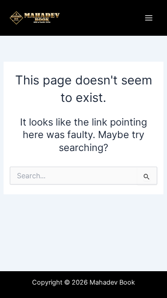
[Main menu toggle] (148, 17)
